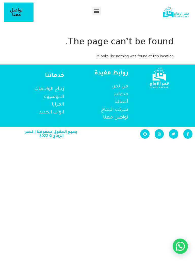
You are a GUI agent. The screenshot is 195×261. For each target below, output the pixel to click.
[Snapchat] (144, 133)
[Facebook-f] (187, 133)
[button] (96, 11)
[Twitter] (173, 133)
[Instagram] (159, 133)
